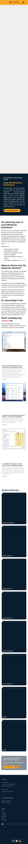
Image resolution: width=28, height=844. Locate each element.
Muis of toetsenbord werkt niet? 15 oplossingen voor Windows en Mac (12, 366)
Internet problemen (7, 618)
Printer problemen (7, 555)
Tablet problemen (7, 588)
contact (5, 320)
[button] (23, 2)
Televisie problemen (7, 651)
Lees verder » (4, 379)
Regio (3, 809)
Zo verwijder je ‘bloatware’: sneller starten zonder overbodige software (12, 464)
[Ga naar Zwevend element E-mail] (16, 841)
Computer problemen (8, 522)
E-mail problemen (7, 684)
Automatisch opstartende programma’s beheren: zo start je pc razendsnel (13, 416)
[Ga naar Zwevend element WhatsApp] (13, 841)
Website (4, 717)
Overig (4, 750)
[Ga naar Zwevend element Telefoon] (20, 841)
